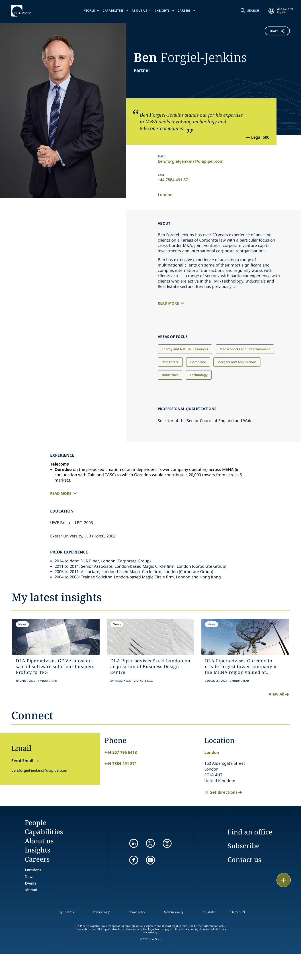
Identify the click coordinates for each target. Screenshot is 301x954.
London (165, 194)
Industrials (170, 375)
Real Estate (170, 362)
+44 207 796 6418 (120, 752)
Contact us (244, 859)
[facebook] (133, 860)
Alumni (31, 889)
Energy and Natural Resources (185, 349)
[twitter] (150, 843)
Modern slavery (173, 912)
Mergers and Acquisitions (236, 362)
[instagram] (167, 843)
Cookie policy (137, 912)
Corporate (198, 362)
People (89, 10)
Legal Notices (156, 929)
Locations (33, 869)
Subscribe (243, 845)
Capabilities (113, 10)
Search (253, 10)
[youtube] (150, 860)
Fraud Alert (209, 912)
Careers (184, 10)
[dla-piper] (22, 11)
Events (30, 883)
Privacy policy (101, 912)
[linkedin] (133, 843)
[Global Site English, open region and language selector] (271, 11)
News (29, 876)
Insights (162, 10)
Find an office (249, 831)
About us (139, 10)
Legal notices (65, 912)
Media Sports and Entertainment (245, 349)
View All (276, 694)
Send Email (22, 760)
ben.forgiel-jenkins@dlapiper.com (190, 161)
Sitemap (235, 912)
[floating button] (283, 880)
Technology (199, 375)
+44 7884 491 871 (174, 179)
